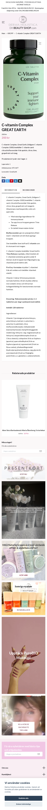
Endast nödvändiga (23, 804)
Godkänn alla (23, 798)
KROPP (10, 46)
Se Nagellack (23, 623)
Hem (3, 46)
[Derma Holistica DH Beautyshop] (23, 28)
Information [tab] (11, 203)
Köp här (24, 588)
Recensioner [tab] (29, 203)
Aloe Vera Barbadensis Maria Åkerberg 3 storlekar (23, 443)
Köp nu (23, 487)
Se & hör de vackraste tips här (23, 740)
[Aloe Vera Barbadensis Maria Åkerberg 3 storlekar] (23, 416)
